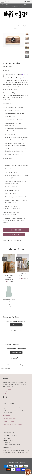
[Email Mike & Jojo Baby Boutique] (10, 397)
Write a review (16, 325)
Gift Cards (5, 394)
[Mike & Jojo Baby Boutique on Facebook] (4, 397)
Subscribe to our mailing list (16, 365)
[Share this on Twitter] (8, 240)
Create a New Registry (9, 418)
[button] (16, 75)
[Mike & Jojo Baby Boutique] (16, 15)
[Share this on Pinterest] (14, 240)
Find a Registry (7, 415)
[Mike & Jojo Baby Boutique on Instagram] (7, 397)
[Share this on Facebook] (11, 240)
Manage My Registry (8, 421)
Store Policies (7, 391)
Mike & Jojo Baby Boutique (18, 462)
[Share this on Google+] (17, 240)
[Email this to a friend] (21, 240)
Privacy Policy (7, 389)
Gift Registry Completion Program (12, 424)
